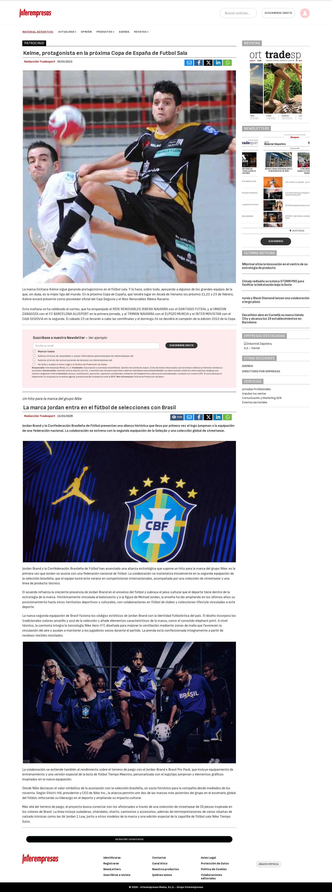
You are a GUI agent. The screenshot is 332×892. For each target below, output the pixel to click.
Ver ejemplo (97, 338)
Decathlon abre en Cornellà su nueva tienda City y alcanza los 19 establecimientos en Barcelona (273, 318)
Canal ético (160, 863)
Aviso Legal (65, 364)
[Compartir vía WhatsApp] (227, 63)
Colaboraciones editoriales (211, 876)
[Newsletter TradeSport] (276, 180)
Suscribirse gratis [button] (278, 13)
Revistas (140, 31)
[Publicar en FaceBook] (198, 63)
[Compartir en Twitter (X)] (208, 63)
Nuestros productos (165, 869)
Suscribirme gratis (181, 345)
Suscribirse (275, 241)
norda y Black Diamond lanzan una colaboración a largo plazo (275, 300)
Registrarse (111, 863)
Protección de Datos (215, 863)
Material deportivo (37, 31)
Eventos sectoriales (254, 402)
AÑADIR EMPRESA (269, 864)
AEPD (113, 377)
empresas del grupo (206, 370)
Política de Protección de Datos (91, 364)
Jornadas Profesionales (256, 389)
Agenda (124, 31)
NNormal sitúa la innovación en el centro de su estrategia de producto (275, 266)
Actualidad (66, 31)
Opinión (86, 31)
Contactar (159, 858)
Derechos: (63, 373)
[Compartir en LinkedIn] (217, 63)
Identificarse (112, 858)
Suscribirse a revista (116, 875)
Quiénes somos (162, 875)
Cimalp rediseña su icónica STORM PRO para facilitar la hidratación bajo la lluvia (273, 283)
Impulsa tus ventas (254, 393)
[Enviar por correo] (188, 63)
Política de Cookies (214, 869)
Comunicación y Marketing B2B (262, 398)
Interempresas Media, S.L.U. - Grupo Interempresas (171, 887)
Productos (104, 31)
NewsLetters (112, 869)
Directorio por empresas (261, 371)
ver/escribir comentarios (129, 839)
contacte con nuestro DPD (190, 373)
